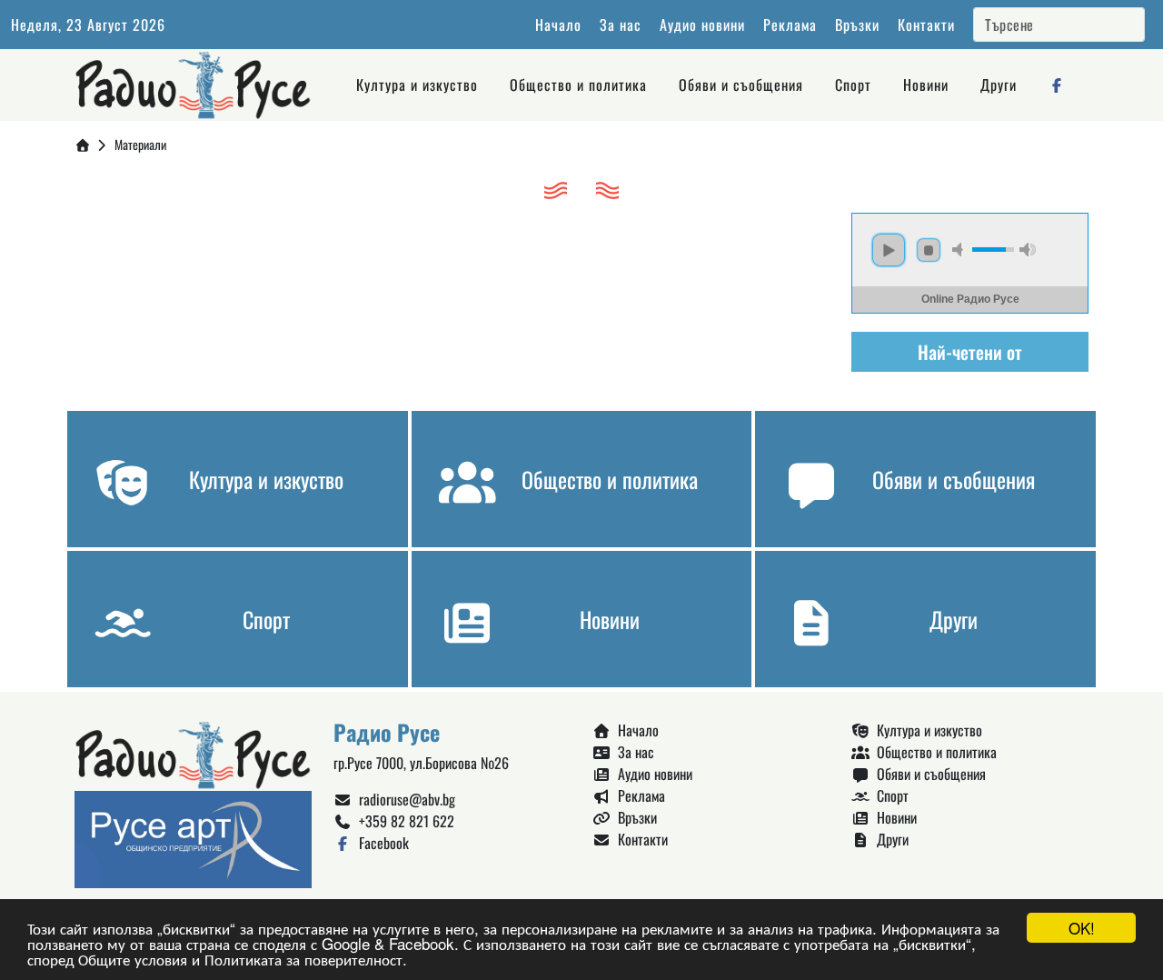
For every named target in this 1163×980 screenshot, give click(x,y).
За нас (620, 24)
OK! (1082, 927)
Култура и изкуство (417, 84)
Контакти (926, 24)
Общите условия (132, 958)
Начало (558, 24)
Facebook (380, 843)
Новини (926, 84)
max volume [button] (1027, 249)
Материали (140, 144)
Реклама (790, 24)
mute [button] (960, 249)
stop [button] (928, 250)
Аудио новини (702, 24)
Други (998, 84)
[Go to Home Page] (83, 144)
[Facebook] (1058, 84)
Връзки (857, 24)
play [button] (888, 250)
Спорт (853, 84)
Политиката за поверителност (303, 958)
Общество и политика (578, 84)
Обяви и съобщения (741, 84)
